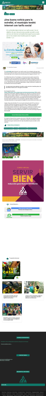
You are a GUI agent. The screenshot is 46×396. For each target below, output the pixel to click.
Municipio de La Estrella (32, 128)
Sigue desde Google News (25, 208)
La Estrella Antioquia (23, 128)
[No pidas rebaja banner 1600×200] (23, 9)
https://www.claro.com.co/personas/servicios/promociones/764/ (20, 92)
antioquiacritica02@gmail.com (6, 363)
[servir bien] (23, 201)
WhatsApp (25, 214)
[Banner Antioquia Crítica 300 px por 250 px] (11, 158)
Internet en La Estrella (8, 128)
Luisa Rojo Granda (12, 67)
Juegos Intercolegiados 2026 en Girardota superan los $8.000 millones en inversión (33, 296)
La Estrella (6, 14)
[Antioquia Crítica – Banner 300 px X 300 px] (11, 278)
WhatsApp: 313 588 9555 (5, 364)
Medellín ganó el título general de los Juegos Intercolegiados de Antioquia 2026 (11, 319)
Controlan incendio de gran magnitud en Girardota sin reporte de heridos (10, 296)
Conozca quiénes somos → (6, 348)
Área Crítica (12, 14)
